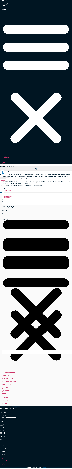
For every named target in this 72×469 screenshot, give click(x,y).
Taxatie (3, 161)
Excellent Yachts (5, 374)
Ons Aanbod (4, 154)
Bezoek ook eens (5, 188)
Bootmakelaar (4, 403)
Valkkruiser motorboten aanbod (8, 384)
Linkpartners (4, 382)
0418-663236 (2, 180)
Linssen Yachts (5, 388)
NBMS (3, 379)
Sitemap (44, 467)
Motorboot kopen (5, 3)
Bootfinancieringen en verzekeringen (9, 381)
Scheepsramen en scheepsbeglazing (9, 372)
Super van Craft (5, 400)
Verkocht (4, 156)
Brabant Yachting (5, 401)
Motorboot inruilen (5, 396)
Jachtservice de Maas (8, 193)
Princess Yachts (5, 387)
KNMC (3, 394)
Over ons (4, 9)
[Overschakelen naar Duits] (4, 204)
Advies (3, 5)
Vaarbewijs (4, 393)
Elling (3, 391)
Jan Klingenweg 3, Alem (4, 186)
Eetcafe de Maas (7, 191)
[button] (36, 82)
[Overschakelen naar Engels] (4, 203)
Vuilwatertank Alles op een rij (7, 375)
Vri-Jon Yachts (5, 397)
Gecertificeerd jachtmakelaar (7, 378)
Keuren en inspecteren (6, 390)
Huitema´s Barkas (5, 399)
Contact (3, 8)
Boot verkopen (5, 4)
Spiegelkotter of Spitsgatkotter (8, 404)
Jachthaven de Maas (8, 190)
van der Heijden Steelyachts (7, 385)
